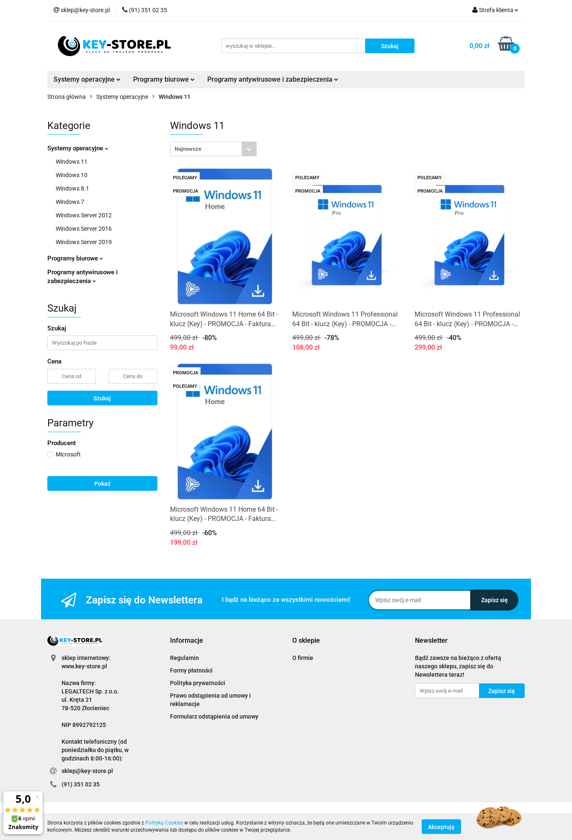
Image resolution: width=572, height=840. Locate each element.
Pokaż (102, 483)
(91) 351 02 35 (81, 784)
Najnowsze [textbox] (188, 149)
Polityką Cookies (164, 823)
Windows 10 (72, 175)
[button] (186, 641)
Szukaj (102, 398)
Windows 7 (70, 201)
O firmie (302, 657)
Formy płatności (191, 670)
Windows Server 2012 (84, 215)
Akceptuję (441, 826)
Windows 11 (72, 161)
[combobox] (213, 149)
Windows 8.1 (72, 188)
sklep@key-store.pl (87, 771)
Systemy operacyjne (76, 148)
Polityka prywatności (197, 683)
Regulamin (184, 657)
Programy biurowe (73, 258)
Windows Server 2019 (84, 242)
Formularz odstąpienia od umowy (214, 716)
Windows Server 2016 (84, 228)
